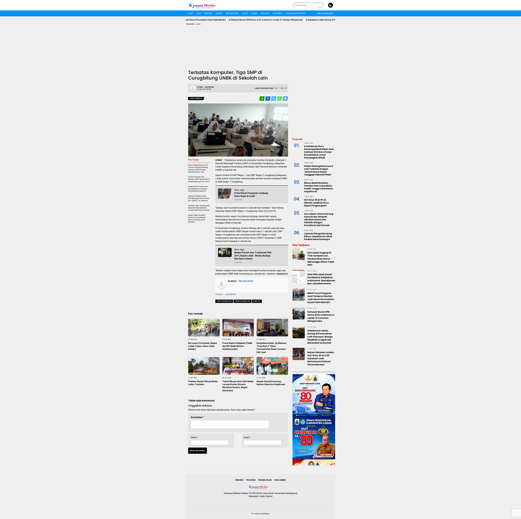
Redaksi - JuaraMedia (225, 294)
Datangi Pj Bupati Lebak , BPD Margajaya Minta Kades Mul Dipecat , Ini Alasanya (198, 198)
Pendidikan (264, 88)
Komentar (197, 417)
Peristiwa (265, 13)
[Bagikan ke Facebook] (268, 99)
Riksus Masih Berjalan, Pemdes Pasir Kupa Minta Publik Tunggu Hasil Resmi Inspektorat (318, 187)
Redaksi (239, 480)
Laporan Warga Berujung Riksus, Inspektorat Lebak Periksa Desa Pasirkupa (318, 236)
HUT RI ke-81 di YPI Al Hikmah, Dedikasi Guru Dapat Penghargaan (316, 202)
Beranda (190, 24)
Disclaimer (280, 480)
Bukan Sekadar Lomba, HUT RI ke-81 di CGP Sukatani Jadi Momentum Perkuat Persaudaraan (320, 358)
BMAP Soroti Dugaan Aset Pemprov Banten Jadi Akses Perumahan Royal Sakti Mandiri (320, 298)
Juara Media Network (295, 13)
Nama (194, 437)
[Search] (320, 5)
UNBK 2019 (256, 301)
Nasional (208, 13)
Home (190, 13)
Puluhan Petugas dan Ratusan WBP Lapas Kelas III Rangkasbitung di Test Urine (199, 179)
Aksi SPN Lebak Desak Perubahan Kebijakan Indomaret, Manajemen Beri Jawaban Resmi (321, 279)
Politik (245, 13)
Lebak (198, 24)
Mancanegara (232, 13)
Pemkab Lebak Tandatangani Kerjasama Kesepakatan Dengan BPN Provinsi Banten (199, 208)
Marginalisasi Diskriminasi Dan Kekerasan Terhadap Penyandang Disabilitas (198, 189)
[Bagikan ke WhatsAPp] (280, 99)
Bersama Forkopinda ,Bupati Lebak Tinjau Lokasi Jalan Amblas (202, 346)
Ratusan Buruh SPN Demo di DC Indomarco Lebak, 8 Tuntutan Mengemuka (226, 20)
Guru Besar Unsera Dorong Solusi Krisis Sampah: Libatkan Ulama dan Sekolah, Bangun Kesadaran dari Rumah (318, 219)
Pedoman (250, 480)
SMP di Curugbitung (224, 301)
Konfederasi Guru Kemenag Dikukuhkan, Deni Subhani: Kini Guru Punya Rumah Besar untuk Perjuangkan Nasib (319, 152)
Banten (219, 13)
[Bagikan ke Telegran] (285, 99)
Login (198, 13)
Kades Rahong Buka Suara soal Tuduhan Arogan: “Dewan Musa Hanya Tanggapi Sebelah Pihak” (318, 170)
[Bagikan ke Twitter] (274, 99)
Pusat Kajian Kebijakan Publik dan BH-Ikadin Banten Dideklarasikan (237, 346)
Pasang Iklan (265, 480)
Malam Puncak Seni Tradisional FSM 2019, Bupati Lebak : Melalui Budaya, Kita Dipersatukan (252, 255)
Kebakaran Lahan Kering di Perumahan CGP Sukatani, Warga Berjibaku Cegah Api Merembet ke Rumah (317, 20)
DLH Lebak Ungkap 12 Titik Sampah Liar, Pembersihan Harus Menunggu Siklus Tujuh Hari (320, 258)
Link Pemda (277, 13)
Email (247, 437)
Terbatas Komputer (242, 301)
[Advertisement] (260, 46)
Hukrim (254, 13)
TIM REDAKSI (245, 281)
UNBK (271, 88)
